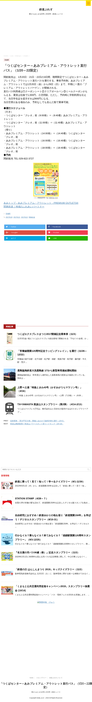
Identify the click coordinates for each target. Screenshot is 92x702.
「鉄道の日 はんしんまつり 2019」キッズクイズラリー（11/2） (49, 569)
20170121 (16, 217)
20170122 (24, 217)
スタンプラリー (41, 678)
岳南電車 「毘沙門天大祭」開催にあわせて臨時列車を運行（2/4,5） (37, 421)
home (31, 678)
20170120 (9, 217)
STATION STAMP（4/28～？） (31, 498)
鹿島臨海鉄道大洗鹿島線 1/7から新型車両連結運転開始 (47, 370)
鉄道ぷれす (46, 9)
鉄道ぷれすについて (55, 678)
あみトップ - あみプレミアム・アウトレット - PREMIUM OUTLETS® (41, 203)
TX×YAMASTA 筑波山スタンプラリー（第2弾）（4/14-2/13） (50, 404)
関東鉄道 (32, 217)
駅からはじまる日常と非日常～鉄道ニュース (46, 692)
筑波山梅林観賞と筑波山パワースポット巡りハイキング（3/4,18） (36, 424)
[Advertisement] (46, 34)
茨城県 (8, 214)
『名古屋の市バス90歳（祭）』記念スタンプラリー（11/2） (47, 552)
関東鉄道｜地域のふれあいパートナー (24, 206)
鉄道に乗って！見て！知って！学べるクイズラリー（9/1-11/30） (50, 481)
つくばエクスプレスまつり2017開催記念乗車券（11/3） (47, 334)
